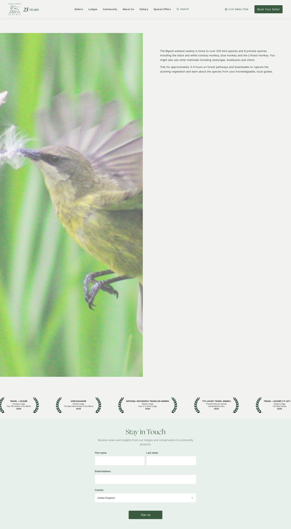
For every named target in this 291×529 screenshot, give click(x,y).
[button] (182, 9)
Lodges (93, 9)
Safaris (78, 9)
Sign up (145, 515)
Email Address (103, 471)
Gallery (143, 9)
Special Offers (162, 9)
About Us (128, 9)
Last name (152, 452)
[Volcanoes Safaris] (23, 9)
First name (100, 452)
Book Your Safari (268, 9)
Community (110, 9)
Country (99, 489)
